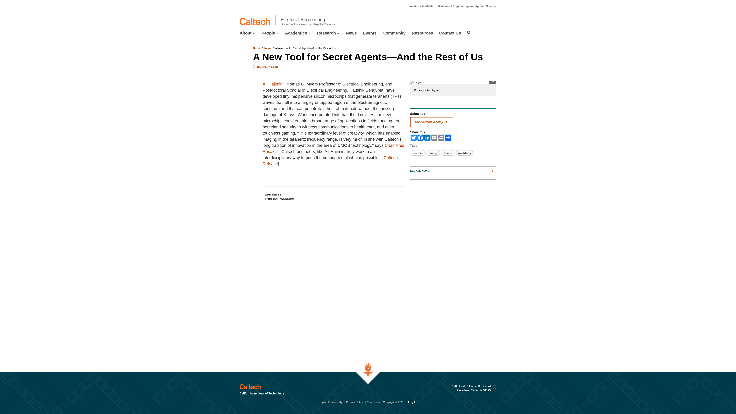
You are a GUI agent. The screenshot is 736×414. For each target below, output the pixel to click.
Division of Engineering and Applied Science (467, 6)
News (351, 33)
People (268, 33)
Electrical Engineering (308, 21)
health (448, 152)
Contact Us (450, 33)
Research (326, 33)
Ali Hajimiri (273, 84)
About (245, 33)
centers (418, 152)
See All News (419, 170)
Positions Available (420, 6)
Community (394, 33)
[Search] (469, 32)
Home (256, 48)
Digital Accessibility (331, 402)
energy (433, 152)
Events (369, 33)
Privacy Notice (354, 402)
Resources (422, 33)
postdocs (464, 152)
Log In (412, 402)
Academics (296, 33)
